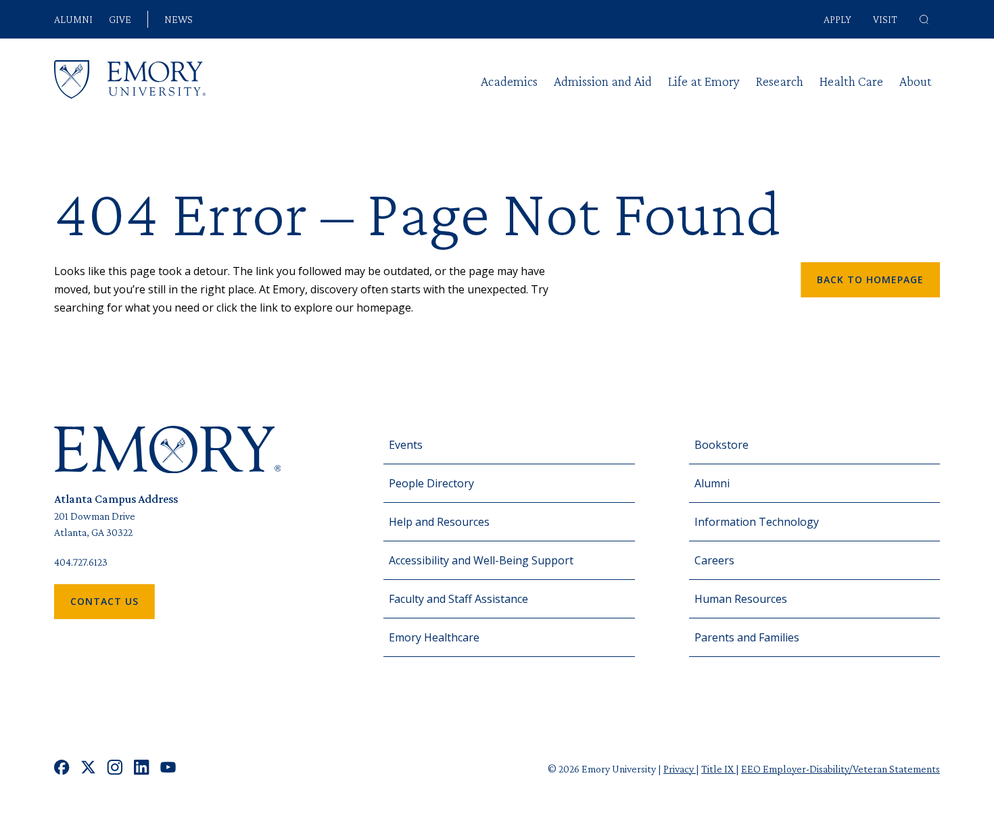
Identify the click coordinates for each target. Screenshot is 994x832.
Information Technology (756, 521)
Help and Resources (439, 521)
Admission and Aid (603, 81)
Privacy (679, 769)
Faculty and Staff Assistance (458, 598)
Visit (885, 19)
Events (406, 444)
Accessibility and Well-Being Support (481, 560)
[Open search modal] (924, 19)
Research (779, 81)
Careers (714, 560)
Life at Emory (704, 81)
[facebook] (62, 769)
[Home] (130, 79)
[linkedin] (141, 769)
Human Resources (740, 598)
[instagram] (115, 769)
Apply (837, 19)
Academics (509, 81)
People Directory (431, 483)
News (178, 19)
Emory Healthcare (434, 637)
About (915, 81)
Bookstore (721, 444)
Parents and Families (746, 637)
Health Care (851, 81)
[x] (88, 769)
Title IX (718, 769)
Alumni (73, 19)
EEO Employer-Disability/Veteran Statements (840, 769)
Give (120, 19)
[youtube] (168, 769)
